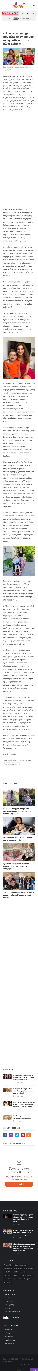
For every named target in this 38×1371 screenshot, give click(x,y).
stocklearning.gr (10, 1340)
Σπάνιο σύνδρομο (25, 760)
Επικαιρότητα (28, 1268)
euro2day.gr (9, 1336)
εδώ (15, 18)
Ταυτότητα (8, 1298)
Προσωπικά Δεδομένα (12, 1312)
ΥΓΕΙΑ (9, 70)
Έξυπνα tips (18, 1268)
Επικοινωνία (9, 1301)
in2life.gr (8, 1333)
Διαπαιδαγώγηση (21, 1265)
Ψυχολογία (7, 1282)
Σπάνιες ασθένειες (10, 760)
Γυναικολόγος (8, 1265)
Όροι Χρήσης (9, 1305)
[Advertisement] (19, 978)
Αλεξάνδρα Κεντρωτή (24, 67)
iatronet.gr (8, 1330)
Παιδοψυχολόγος (27, 1275)
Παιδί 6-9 (7, 1275)
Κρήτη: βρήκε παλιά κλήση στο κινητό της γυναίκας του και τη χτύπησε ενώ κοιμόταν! (24, 1104)
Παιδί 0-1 (7, 1272)
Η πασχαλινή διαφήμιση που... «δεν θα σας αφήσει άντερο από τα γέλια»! (24, 1091)
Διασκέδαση (8, 1268)
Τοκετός (19, 1279)
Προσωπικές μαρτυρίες (12, 764)
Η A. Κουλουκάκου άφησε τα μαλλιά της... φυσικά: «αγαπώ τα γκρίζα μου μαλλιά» (24, 1077)
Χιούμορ (27, 1279)
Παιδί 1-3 (15, 1272)
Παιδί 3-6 (23, 1272)
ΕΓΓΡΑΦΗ (19, 1184)
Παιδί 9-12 (15, 1275)
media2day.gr (9, 1343)
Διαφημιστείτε (10, 1294)
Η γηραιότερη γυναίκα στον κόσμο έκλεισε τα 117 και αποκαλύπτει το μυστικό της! (24, 1233)
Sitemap (8, 1308)
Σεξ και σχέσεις (9, 1279)
